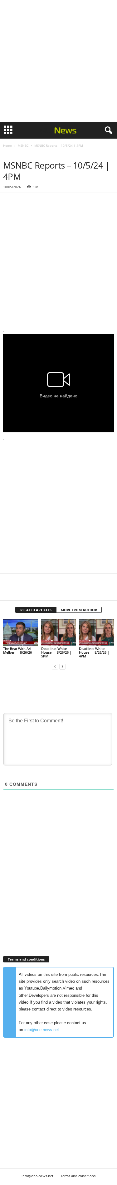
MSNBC (23, 145)
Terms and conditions (78, 1175)
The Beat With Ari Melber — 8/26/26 (17, 650)
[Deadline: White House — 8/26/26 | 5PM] (58, 632)
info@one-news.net (41, 1029)
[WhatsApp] (52, 591)
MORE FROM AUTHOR (79, 609)
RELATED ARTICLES (35, 609)
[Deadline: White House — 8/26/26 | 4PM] (96, 632)
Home (7, 145)
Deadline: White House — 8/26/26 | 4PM (94, 652)
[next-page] (62, 666)
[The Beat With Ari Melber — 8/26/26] (20, 632)
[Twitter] (23, 591)
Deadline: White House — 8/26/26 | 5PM (56, 652)
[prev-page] (55, 666)
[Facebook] (9, 591)
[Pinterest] (38, 591)
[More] (67, 591)
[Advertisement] (58, 61)
